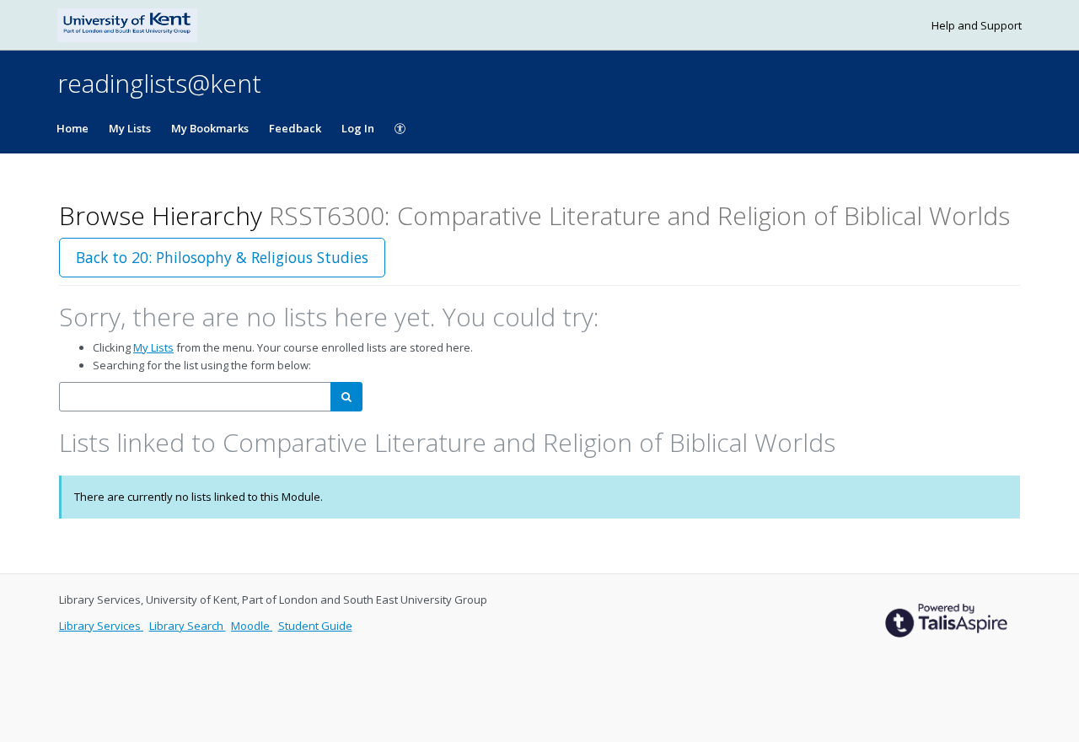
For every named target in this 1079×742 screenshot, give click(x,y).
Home (72, 128)
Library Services (101, 625)
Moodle (251, 625)
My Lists (130, 128)
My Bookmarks (210, 128)
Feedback (295, 128)
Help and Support (976, 25)
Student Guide (315, 625)
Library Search (187, 625)
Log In (357, 128)
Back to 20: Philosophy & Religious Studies (222, 257)
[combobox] (195, 396)
